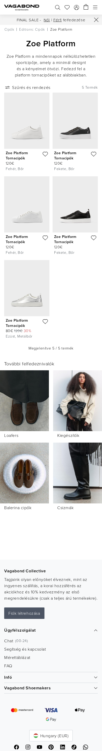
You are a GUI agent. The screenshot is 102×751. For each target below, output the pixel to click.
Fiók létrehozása (24, 613)
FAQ (8, 666)
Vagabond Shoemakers (27, 688)
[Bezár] (96, 20)
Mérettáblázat (17, 657)
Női (47, 20)
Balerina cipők (17, 507)
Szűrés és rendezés (31, 87)
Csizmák (65, 507)
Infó (8, 677)
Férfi (57, 20)
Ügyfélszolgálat (20, 630)
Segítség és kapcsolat (25, 649)
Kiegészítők (68, 435)
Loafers (11, 435)
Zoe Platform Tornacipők (17, 155)
